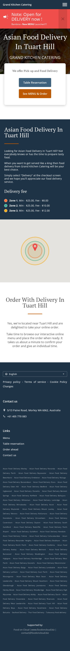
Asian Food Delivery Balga (14, 567)
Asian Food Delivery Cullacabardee (44, 536)
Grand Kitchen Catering (17, 4)
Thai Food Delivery (36, 612)
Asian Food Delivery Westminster (51, 563)
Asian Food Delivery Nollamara (33, 513)
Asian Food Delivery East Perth (33, 572)
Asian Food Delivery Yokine (15, 536)
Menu (6, 438)
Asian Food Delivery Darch (49, 594)
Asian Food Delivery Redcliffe (27, 527)
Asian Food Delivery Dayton (27, 522)
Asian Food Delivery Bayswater (32, 473)
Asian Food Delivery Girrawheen (30, 518)
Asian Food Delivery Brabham (47, 540)
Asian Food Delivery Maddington (30, 554)
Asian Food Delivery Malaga (54, 477)
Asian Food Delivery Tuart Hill (41, 603)
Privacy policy (11, 382)
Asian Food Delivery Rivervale (41, 599)
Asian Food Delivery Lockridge (46, 500)
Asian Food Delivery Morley (15, 468)
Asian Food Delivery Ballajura (52, 495)
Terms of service (35, 382)
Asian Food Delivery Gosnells (22, 563)
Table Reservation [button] (35, 82)
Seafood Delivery (19, 612)
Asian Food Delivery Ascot (42, 504)
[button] (64, 4)
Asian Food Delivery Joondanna (31, 585)
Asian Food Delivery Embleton (27, 477)
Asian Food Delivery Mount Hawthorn (31, 581)
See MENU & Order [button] (35, 93)
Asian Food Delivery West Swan (31, 576)
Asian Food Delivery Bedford (34, 486)
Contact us (9, 455)
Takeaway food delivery (56, 612)
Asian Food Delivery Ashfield (24, 495)
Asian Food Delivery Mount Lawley (38, 509)
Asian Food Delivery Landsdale (41, 567)
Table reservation (13, 443)
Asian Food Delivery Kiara (44, 482)
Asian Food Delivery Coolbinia (42, 545)
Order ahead (10, 449)
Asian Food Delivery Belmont (33, 549)
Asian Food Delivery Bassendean (17, 482)
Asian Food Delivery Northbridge (27, 558)
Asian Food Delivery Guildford (24, 531)
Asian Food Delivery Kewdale (53, 531)
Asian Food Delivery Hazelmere (32, 608)
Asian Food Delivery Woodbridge (30, 590)
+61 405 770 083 (17, 416)
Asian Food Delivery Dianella (27, 491)
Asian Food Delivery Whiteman (16, 500)
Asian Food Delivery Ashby (24, 594)
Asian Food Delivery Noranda (42, 468)
